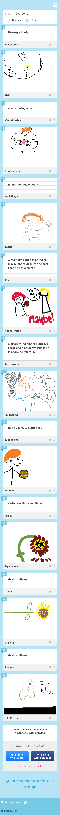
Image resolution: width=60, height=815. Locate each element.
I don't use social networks (30, 766)
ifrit (7, 95)
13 (4, 498)
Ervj (7, 280)
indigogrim (11, 44)
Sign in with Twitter (17, 756)
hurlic (8, 246)
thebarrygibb (13, 330)
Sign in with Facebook (43, 756)
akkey (8, 515)
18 (4, 674)
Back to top (11, 810)
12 (4, 447)
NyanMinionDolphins (18, 566)
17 (4, 649)
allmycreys (11, 414)
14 (4, 523)
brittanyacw (12, 364)
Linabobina (12, 439)
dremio (9, 490)
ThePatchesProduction (19, 718)
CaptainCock (12, 171)
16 (4, 599)
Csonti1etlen (13, 120)
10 (4, 371)
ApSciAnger (12, 196)
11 (4, 422)
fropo (8, 591)
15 (4, 573)
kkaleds (10, 667)
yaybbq (9, 642)
